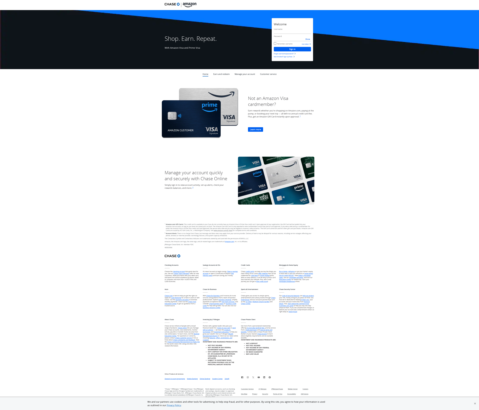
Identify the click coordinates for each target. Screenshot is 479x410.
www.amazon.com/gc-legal (223, 230)
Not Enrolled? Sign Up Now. (283, 57)
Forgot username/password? (284, 54)
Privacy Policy (174, 405)
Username (278, 29)
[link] (242, 377)
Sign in (292, 49)
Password (278, 36)
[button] (475, 404)
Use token (305, 44)
